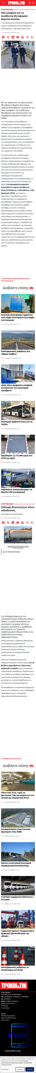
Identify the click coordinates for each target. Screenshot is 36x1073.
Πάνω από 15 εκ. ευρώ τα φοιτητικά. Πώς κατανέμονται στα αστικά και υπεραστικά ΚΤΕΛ (17, 795)
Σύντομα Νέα (7, 9)
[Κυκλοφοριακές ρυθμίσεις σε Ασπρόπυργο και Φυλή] (18, 956)
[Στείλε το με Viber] (27, 37)
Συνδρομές (4, 1006)
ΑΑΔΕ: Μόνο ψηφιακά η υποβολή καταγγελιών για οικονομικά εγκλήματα (16, 388)
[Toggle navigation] (3, 3)
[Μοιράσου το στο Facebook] (3, 37)
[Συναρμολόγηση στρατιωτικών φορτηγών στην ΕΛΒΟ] (18, 818)
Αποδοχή (29, 1069)
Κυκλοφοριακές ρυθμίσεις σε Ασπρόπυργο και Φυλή (15, 968)
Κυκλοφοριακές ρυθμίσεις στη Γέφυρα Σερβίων (15, 353)
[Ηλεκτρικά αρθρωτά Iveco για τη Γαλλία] (18, 410)
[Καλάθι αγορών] (29, 3)
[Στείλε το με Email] (18, 37)
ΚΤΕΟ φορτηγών (8, 281)
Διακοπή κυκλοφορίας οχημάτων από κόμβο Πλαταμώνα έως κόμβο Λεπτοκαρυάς (17, 317)
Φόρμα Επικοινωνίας (8, 1003)
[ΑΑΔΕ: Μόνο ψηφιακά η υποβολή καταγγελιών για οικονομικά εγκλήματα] (18, 374)
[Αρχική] (17, 3)
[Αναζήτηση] (33, 3)
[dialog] (18, 1065)
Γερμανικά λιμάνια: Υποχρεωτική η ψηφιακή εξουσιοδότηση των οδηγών (17, 933)
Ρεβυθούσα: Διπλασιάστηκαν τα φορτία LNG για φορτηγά (16, 491)
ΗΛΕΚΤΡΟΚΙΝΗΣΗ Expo (8, 1018)
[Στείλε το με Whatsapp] (32, 37)
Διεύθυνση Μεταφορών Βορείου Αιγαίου (16, 279)
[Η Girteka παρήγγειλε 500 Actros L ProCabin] (18, 886)
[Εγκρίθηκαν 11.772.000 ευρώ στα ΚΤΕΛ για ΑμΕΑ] (18, 444)
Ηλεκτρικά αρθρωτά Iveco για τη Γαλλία (16, 423)
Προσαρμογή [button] (4, 1069)
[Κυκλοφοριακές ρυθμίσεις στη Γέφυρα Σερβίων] (18, 340)
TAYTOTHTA (5, 1020)
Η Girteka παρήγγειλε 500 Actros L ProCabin (17, 898)
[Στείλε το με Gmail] (22, 37)
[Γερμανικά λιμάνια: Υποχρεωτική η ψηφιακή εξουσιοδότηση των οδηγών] (18, 920)
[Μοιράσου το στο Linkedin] (13, 37)
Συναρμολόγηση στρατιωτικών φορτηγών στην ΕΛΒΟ (16, 830)
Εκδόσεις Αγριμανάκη (8, 1016)
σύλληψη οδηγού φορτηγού (11, 759)
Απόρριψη (20, 1069)
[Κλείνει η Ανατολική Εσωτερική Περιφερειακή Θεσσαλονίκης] (18, 852)
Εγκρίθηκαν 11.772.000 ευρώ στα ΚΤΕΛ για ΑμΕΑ (16, 457)
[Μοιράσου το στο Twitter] (8, 37)
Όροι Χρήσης (5, 1008)
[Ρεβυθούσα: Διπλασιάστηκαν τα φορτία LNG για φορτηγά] (18, 478)
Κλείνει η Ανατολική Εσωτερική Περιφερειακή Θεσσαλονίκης (16, 864)
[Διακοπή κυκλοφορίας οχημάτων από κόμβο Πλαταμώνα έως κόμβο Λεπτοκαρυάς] (18, 304)
